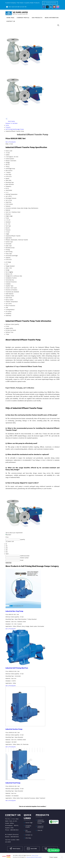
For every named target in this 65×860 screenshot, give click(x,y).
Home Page (10, 17)
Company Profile (23, 17)
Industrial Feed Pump (13, 783)
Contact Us (10, 21)
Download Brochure (50, 3)
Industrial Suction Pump (14, 729)
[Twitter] (47, 8)
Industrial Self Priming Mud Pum (17, 668)
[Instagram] (58, 8)
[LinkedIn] (51, 8)
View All (39, 830)
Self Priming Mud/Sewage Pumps (15, 129)
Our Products (37, 17)
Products (8, 127)
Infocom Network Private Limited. (34, 857)
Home (7, 125)
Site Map (28, 838)
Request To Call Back (11, 123)
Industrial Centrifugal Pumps (40, 821)
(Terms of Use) (34, 855)
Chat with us (55, 850)
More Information (51, 17)
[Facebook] (44, 8)
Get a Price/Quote (11, 142)
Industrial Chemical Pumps (40, 827)
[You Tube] (54, 8)
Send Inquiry (11, 121)
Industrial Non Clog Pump (14, 611)
